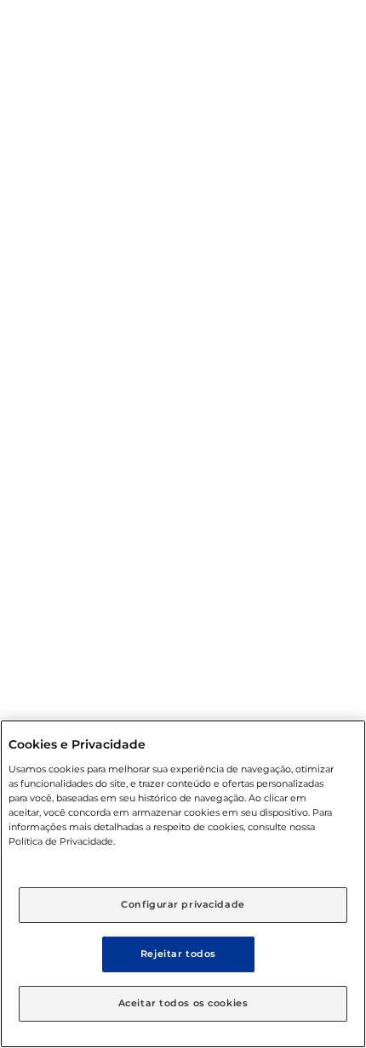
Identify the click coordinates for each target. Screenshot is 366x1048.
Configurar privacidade (183, 904)
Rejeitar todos (178, 954)
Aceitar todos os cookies (183, 1003)
